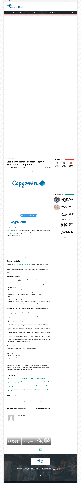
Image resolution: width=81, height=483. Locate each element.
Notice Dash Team (13, 167)
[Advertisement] (51, 6)
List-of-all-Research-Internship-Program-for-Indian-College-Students (29, 443)
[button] (72, 12)
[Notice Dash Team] (8, 167)
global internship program (19, 395)
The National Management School (22, 264)
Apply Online (10, 362)
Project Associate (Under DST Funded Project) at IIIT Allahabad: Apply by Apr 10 (26, 378)
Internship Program (14, 230)
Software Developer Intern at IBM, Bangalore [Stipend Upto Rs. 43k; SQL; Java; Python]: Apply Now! (14, 442)
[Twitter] (73, 1)
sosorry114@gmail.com (42, 472)
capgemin (12, 395)
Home (8, 155)
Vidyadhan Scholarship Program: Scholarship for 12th (67, 232)
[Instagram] (70, 1)
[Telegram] (72, 1)
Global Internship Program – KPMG (43, 408)
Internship (8, 227)
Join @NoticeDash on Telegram (29, 215)
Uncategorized (12, 155)
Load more (64, 237)
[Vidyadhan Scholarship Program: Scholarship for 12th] (57, 232)
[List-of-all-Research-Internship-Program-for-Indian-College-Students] (29, 436)
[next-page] (9, 447)
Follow (56, 162)
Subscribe (71, 162)
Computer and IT (43, 436)
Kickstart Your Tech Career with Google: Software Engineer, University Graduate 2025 (67, 225)
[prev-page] (7, 447)
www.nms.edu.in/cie (15, 296)
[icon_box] (45, 1)
